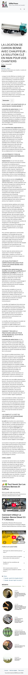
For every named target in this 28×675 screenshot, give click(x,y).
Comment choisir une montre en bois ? (20, 646)
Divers (3, 66)
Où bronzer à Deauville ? (18, 659)
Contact (6, 670)
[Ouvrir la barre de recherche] (20, 9)
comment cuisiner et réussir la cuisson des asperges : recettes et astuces (20, 633)
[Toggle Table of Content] (11, 101)
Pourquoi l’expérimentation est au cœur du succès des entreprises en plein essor (20, 595)
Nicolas (2, 64)
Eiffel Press (13, 3)
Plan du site (21, 670)
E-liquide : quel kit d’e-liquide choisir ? (13, 578)
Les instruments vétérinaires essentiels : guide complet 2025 (19, 620)
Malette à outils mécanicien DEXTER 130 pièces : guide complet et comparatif (20, 607)
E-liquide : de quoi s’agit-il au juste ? (13, 580)
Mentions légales (13, 670)
